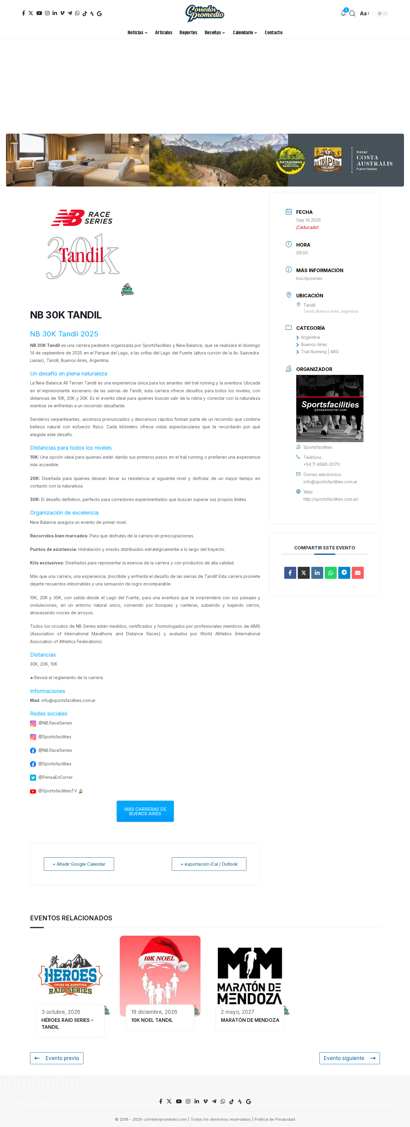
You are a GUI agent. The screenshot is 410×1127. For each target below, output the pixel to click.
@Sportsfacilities (54, 736)
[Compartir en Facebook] (290, 573)
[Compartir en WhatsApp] (331, 573)
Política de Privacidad (275, 1119)
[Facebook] (23, 13)
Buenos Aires (314, 344)
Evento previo (62, 1058)
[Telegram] (70, 13)
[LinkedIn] (55, 13)
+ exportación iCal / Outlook (209, 864)
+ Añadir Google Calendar (79, 864)
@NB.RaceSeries (55, 722)
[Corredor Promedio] (205, 14)
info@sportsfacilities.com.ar (68, 700)
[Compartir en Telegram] (344, 573)
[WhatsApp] (77, 13)
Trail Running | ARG (320, 351)
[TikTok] (85, 13)
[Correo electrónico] (358, 573)
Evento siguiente (344, 1058)
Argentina (310, 337)
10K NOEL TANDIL (152, 1020)
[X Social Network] (304, 573)
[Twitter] (31, 13)
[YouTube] (39, 13)
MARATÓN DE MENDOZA (250, 1020)
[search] (352, 13)
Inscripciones (309, 278)
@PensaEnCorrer (55, 777)
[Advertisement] (205, 84)
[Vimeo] (62, 13)
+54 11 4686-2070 (321, 464)
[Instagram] (47, 13)
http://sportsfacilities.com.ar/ (331, 499)
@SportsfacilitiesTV (57, 790)
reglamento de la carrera (78, 677)
